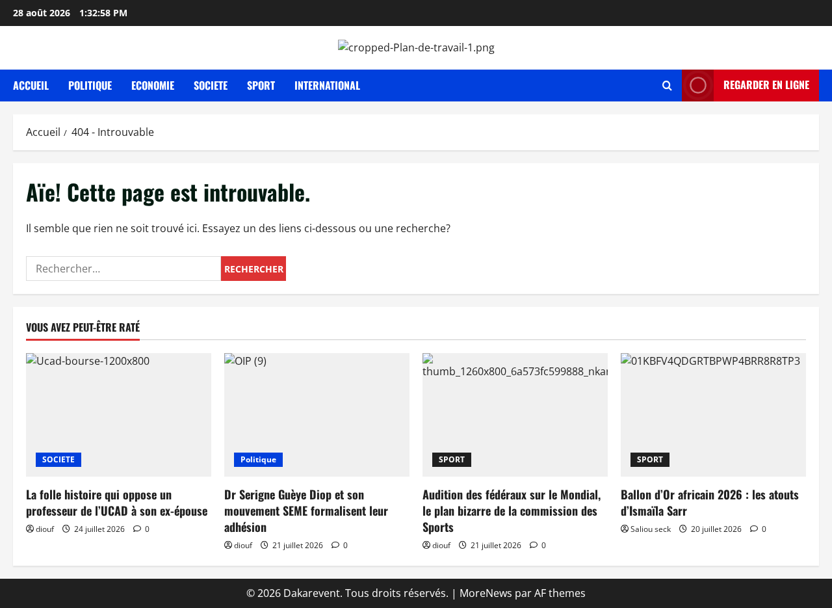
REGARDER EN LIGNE (766, 84)
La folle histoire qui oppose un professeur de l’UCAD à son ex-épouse (116, 502)
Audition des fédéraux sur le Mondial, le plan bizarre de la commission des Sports (511, 510)
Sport (261, 85)
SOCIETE (58, 459)
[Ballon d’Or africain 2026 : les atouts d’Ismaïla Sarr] (713, 415)
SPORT (452, 459)
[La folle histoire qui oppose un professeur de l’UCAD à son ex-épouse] (118, 415)
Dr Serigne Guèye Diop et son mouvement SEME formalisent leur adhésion (306, 510)
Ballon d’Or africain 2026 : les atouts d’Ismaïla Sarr (710, 502)
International (327, 85)
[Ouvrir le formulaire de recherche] (667, 85)
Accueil (31, 85)
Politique (90, 85)
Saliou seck (650, 529)
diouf (45, 529)
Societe (211, 85)
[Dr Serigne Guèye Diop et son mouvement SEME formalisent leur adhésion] (317, 415)
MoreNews (486, 593)
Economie (152, 85)
